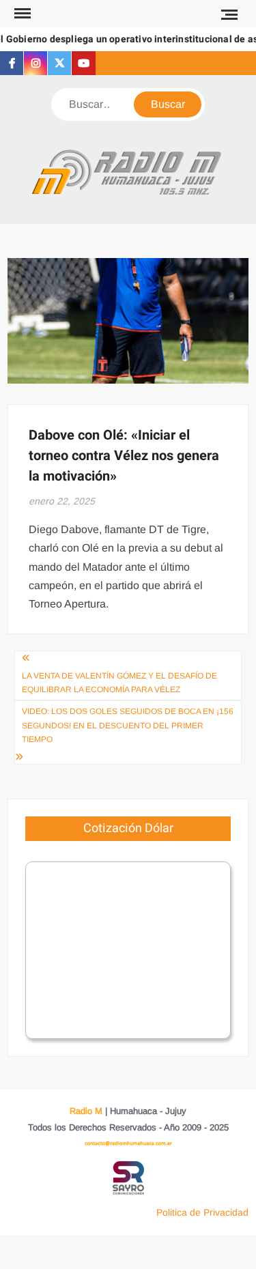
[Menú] (21, 13)
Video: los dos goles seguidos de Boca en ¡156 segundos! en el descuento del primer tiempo (127, 725)
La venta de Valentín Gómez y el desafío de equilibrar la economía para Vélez (119, 682)
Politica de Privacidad (202, 1212)
